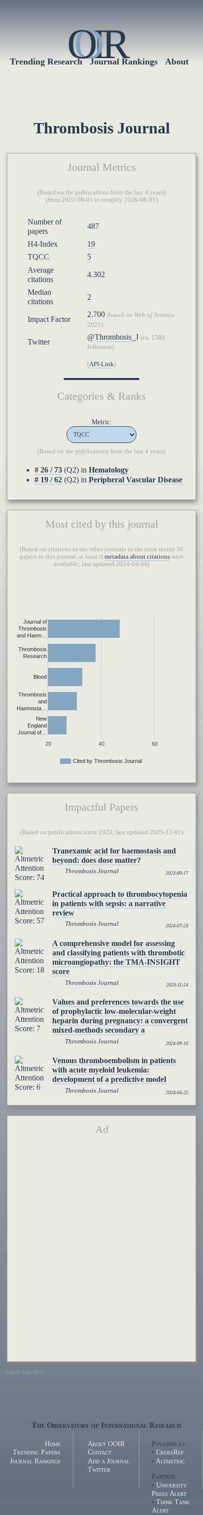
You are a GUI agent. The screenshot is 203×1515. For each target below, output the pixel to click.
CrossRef (170, 1452)
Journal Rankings (35, 1461)
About (177, 61)
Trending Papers (37, 1452)
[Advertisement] (101, 1252)
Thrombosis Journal (92, 871)
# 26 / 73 (48, 470)
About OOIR (106, 1444)
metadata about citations (137, 556)
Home (53, 1444)
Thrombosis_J (116, 337)
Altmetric (170, 1461)
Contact (99, 1452)
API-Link (101, 364)
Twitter (99, 1469)
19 (91, 244)
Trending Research (46, 61)
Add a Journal (109, 1461)
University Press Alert (169, 1489)
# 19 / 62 (48, 479)
